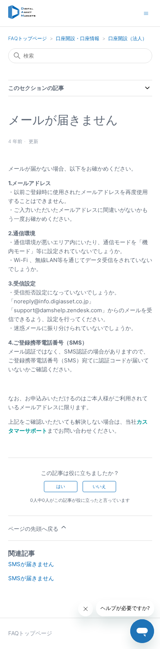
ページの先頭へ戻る (34, 528)
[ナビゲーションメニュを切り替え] (146, 13)
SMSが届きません (31, 564)
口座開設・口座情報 (77, 38)
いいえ (99, 486)
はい (60, 486)
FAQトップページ (27, 38)
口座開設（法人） (127, 38)
